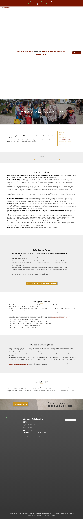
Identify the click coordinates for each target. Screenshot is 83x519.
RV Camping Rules (49, 159)
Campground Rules (40, 159)
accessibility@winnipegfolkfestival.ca (59, 317)
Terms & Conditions (21, 159)
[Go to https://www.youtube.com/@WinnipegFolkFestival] (41, 3)
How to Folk (63, 159)
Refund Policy (57, 159)
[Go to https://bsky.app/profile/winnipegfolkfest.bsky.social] (52, 1)
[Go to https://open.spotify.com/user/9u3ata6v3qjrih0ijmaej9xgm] (50, 3)
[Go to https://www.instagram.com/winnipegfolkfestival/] (45, 1)
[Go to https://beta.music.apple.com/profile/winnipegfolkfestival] (41, 4)
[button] (41, 283)
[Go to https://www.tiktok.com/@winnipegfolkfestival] (32, 3)
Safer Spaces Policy (31, 159)
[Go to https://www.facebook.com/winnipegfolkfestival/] (35, 1)
